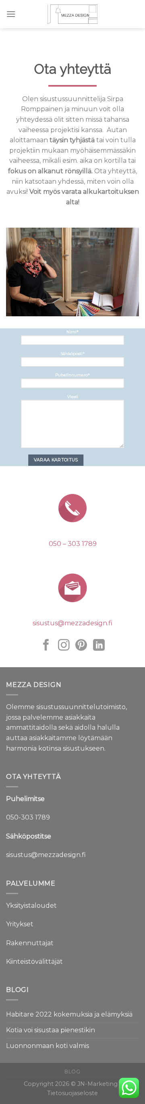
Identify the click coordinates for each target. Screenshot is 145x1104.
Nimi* (72, 331)
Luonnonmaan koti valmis (47, 1046)
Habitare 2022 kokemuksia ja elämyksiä (69, 1014)
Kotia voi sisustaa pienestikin (50, 1030)
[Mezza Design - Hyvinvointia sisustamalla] (72, 13)
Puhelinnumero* (72, 374)
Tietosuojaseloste (72, 1093)
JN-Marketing (98, 1083)
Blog (72, 1072)
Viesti (72, 396)
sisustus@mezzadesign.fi (72, 623)
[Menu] (11, 14)
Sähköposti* (73, 353)
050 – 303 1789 (73, 544)
